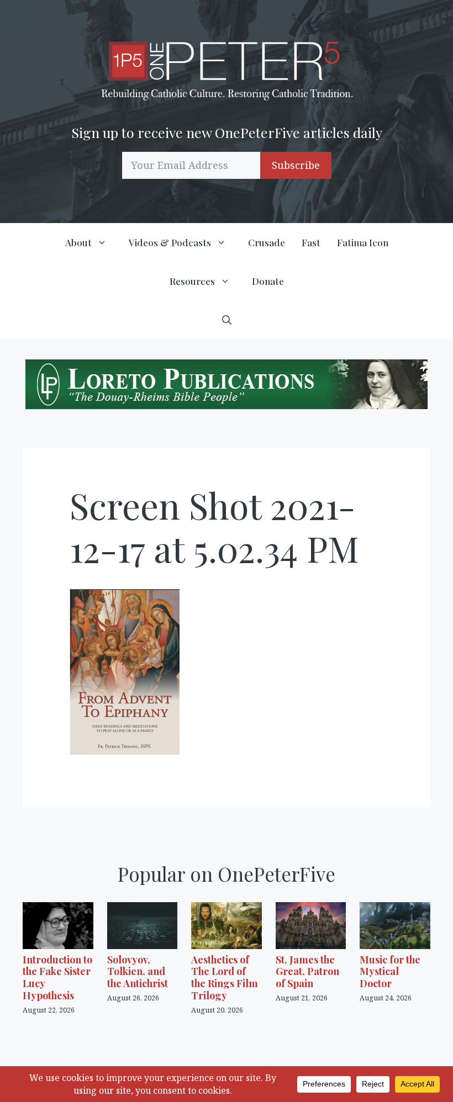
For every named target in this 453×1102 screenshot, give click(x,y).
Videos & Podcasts (170, 242)
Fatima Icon (362, 242)
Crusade (266, 242)
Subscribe (296, 165)
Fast (311, 242)
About (78, 242)
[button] (227, 319)
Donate (268, 281)
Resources (192, 281)
